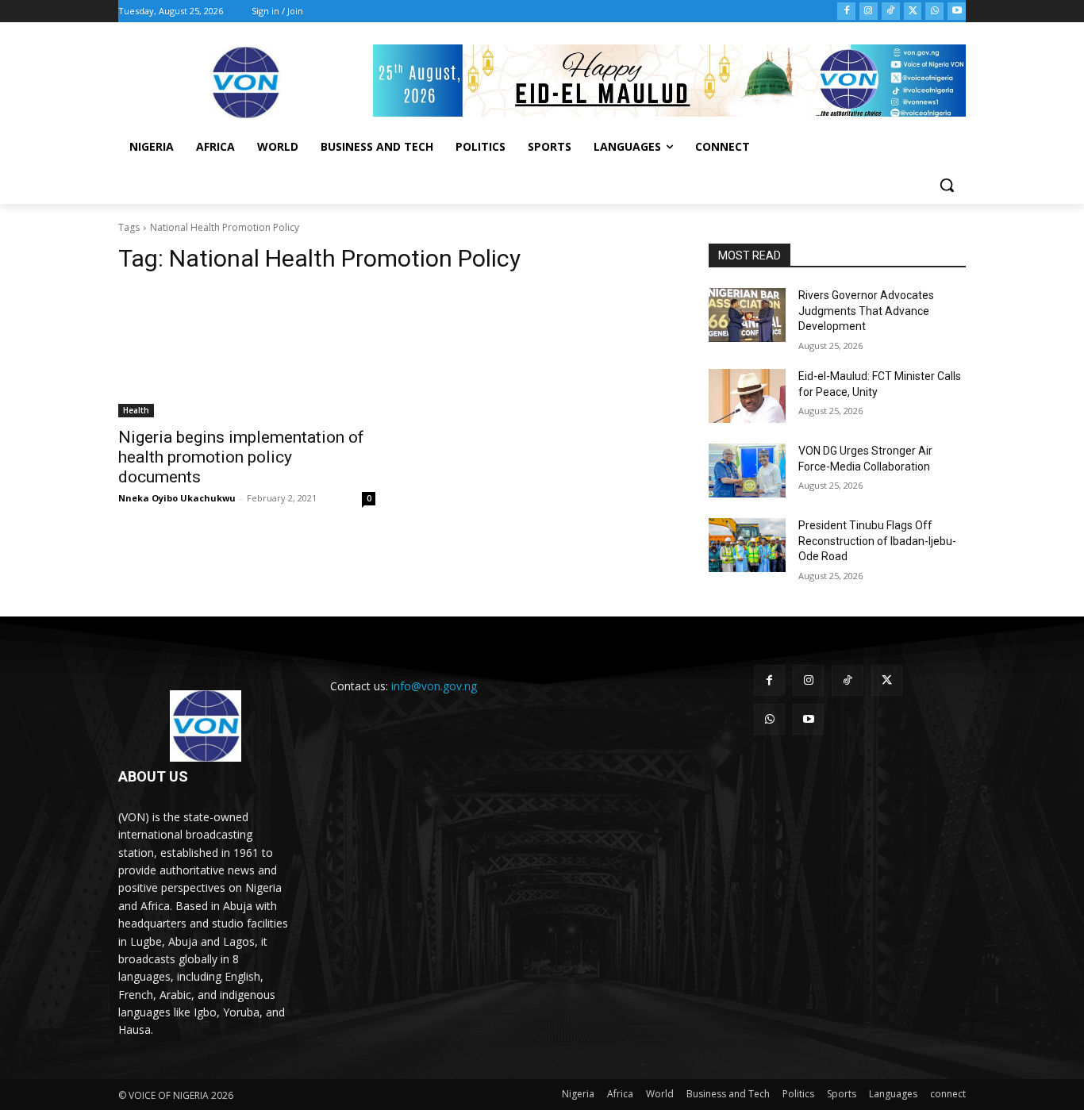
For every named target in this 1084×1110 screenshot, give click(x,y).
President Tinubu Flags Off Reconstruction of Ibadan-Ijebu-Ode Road (877, 541)
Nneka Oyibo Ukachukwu (177, 498)
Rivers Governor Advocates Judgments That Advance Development (866, 310)
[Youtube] (957, 11)
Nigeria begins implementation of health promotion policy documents (241, 457)
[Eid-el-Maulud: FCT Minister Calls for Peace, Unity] (747, 396)
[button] (947, 185)
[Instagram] (868, 11)
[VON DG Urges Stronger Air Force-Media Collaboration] (747, 470)
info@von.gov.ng (434, 685)
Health (136, 410)
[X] (913, 11)
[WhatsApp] (934, 11)
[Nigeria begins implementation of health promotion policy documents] (246, 353)
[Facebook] (846, 11)
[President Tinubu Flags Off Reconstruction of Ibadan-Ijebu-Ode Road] (747, 545)
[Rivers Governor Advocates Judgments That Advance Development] (747, 315)
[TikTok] (891, 11)
